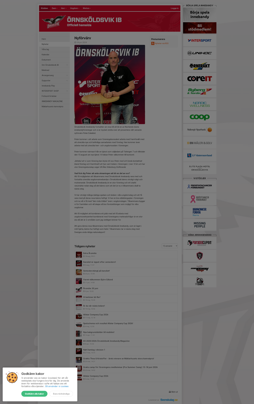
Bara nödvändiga (61, 393)
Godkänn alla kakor (34, 393)
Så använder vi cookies (57, 386)
